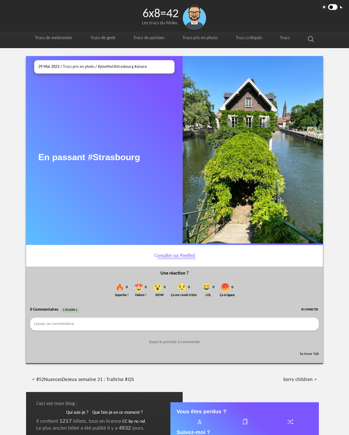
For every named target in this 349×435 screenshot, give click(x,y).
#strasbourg (124, 67)
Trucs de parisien (152, 38)
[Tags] (245, 424)
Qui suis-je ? (77, 412)
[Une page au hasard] (290, 424)
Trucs (290, 38)
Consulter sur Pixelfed (174, 256)
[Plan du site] (199, 424)
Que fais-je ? (117, 412)
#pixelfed (105, 67)
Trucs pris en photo (204, 38)
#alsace (140, 67)
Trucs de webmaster (54, 38)
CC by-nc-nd (133, 421)
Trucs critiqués (255, 38)
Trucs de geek (105, 38)
